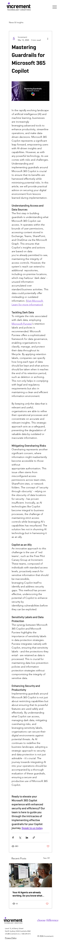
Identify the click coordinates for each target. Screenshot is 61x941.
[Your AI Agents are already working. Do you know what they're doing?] (30, 875)
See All (46, 858)
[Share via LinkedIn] (27, 837)
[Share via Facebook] (13, 837)
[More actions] (47, 38)
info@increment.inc (12, 934)
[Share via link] (33, 837)
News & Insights (16, 22)
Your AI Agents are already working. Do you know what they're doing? (27, 894)
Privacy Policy (10, 938)
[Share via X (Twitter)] (20, 837)
